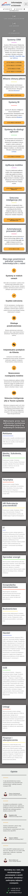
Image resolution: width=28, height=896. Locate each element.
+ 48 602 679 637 (19, 9)
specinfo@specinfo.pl (14, 10)
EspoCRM (18, 56)
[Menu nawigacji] (26, 4)
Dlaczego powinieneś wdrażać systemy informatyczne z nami (14, 261)
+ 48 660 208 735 (8, 9)
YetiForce (15, 58)
